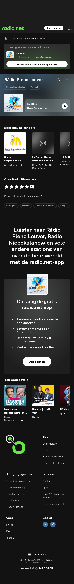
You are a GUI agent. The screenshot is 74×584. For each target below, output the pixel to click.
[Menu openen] (70, 28)
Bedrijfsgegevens (15, 494)
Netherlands (39, 554)
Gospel (34, 87)
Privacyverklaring (15, 487)
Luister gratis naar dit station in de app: (28, 47)
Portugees (11, 206)
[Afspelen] (65, 106)
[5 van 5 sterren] (26, 186)
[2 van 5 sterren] (11, 186)
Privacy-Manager (15, 507)
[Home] (5, 38)
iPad (8, 531)
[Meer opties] (68, 80)
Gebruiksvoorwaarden (18, 481)
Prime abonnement (53, 504)
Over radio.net (50, 444)
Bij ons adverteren (53, 456)
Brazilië (26, 206)
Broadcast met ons (53, 463)
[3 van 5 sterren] (16, 186)
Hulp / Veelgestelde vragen (53, 496)
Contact (47, 481)
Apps (45, 487)
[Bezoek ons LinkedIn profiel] (45, 524)
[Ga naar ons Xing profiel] (53, 524)
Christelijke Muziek (15, 87)
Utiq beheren (13, 500)
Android (10, 538)
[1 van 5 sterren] (6, 186)
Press (46, 450)
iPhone (9, 525)
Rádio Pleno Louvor (37, 108)
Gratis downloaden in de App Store (37, 64)
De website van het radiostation (21, 196)
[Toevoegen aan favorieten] (58, 80)
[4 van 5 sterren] (21, 186)
